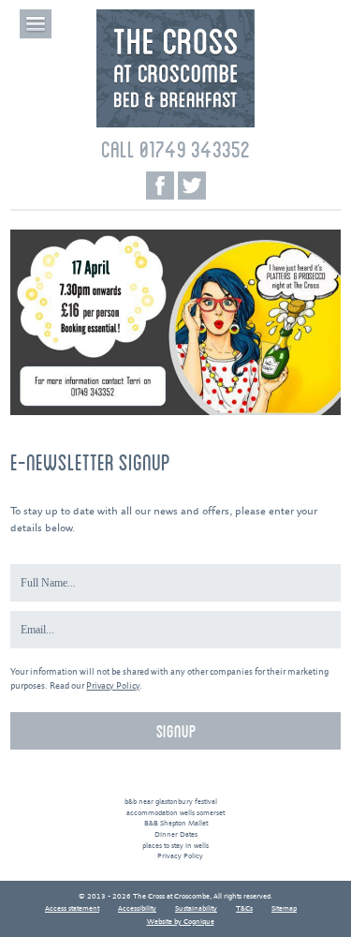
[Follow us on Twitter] (192, 185)
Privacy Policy (112, 686)
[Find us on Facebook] (160, 185)
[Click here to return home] (175, 125)
